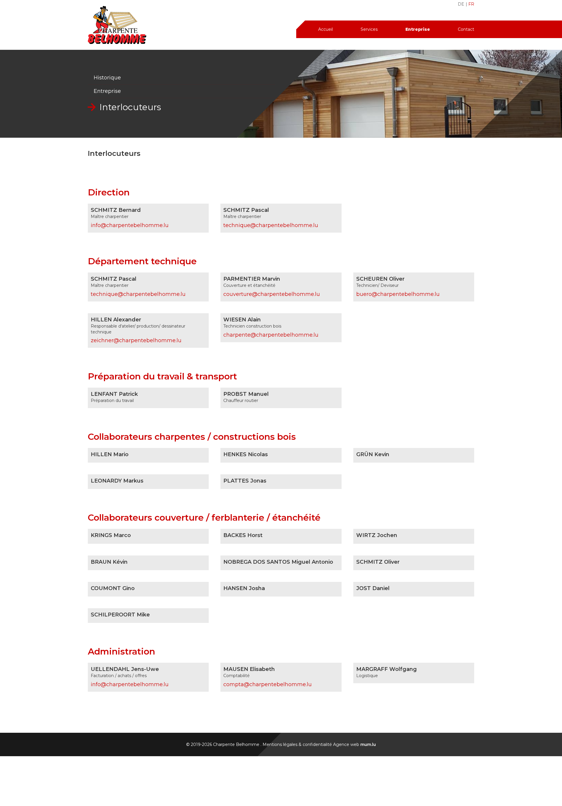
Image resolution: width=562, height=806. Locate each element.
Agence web (346, 744)
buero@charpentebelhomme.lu (398, 294)
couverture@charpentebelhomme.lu (271, 294)
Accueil (325, 29)
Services (369, 29)
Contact (466, 29)
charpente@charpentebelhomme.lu (270, 335)
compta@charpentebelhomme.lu (267, 684)
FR (471, 4)
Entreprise (417, 29)
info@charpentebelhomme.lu (130, 225)
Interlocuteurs (130, 107)
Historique (107, 77)
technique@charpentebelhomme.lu (270, 225)
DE (461, 4)
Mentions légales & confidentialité (297, 744)
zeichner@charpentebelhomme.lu (136, 340)
